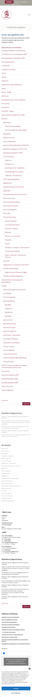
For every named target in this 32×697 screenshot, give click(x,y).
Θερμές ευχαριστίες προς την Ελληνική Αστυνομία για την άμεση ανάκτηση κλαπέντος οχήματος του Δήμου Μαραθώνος (16, 422)
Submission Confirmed (8, 69)
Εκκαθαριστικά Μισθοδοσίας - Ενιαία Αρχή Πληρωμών (16, 643)
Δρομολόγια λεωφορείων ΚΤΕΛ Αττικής (15, 149)
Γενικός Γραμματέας (9, 297)
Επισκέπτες (5, 107)
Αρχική (4, 88)
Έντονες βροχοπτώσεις (12, 225)
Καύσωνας (8, 232)
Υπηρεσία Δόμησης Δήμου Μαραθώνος (15, 358)
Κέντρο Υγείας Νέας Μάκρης (11, 202)
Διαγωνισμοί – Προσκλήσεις (12, 335)
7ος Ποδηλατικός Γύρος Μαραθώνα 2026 (14, 54)
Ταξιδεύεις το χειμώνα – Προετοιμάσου (17, 247)
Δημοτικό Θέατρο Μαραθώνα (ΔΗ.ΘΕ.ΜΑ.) (16, 145)
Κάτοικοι (4, 119)
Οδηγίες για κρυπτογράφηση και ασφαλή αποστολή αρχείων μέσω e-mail (14, 366)
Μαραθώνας (9, 312)
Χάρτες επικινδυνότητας (8, 501)
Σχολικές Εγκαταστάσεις (10, 268)
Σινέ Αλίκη (6, 261)
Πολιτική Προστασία (9, 217)
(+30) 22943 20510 (6, 524)
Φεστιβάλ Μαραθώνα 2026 (10, 383)
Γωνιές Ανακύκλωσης (9, 141)
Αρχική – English (6, 92)
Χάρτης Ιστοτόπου (7, 386)
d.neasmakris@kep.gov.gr (11, 542)
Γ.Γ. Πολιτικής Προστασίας (8, 632)
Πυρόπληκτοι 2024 (6, 488)
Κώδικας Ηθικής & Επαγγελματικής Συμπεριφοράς (12, 281)
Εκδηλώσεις (5, 96)
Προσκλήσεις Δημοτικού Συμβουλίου (11, 486)
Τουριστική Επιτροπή (10, 354)
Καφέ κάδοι (6, 191)
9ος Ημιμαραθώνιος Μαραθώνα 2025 (13, 58)
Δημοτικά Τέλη (7, 320)
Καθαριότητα (7, 183)
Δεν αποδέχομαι (16, 693)
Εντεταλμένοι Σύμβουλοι (10, 339)
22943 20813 (7, 539)
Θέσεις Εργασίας (6, 473)
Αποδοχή (16, 688)
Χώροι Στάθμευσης (8, 390)
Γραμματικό (8, 308)
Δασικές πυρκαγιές (11, 221)
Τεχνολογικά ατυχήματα (12, 251)
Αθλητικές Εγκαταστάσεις (13, 126)
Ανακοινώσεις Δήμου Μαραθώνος (12, 85)
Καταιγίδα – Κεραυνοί (11, 228)
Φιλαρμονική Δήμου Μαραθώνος (13, 276)
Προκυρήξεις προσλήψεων (11, 343)
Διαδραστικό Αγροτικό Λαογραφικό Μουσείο (13, 629)
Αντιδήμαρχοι (7, 293)
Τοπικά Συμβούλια (9, 350)
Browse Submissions (8, 62)
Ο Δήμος (4, 286)
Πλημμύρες (8, 240)
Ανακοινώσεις (5, 451)
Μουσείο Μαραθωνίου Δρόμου (9, 619)
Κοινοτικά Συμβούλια (7, 481)
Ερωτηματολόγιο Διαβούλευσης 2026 (13, 115)
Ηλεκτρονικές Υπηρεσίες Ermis (9, 637)
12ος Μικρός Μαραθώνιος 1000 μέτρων (14, 50)
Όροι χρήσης (6, 371)
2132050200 (7, 550)
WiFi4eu (4, 77)
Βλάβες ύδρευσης (6, 458)
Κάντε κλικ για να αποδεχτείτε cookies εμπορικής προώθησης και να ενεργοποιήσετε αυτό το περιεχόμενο (16, 661)
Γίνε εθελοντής (9, 164)
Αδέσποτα (8, 160)
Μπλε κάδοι (7, 213)
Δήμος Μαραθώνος (9, 301)
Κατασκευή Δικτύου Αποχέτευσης (13, 187)
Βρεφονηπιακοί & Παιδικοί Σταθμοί (16, 272)
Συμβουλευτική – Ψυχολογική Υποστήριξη (16, 265)
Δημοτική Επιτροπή (9, 327)
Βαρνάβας (8, 305)
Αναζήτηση (5, 81)
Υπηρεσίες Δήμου (8, 361)
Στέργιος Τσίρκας (8, 346)
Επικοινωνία (5, 103)
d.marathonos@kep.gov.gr (12, 551)
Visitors (4, 73)
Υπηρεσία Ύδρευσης (7, 498)
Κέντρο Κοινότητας (9, 198)
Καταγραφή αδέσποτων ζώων (14, 172)
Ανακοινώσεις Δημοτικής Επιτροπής (14, 290)
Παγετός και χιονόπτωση (13, 236)
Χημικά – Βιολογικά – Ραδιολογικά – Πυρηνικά (16, 256)
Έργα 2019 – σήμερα (8, 111)
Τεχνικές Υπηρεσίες (7, 493)
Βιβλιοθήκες (7, 134)
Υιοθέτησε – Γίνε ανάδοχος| (13, 175)
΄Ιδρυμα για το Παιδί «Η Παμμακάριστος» (12, 634)
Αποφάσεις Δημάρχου (7, 456)
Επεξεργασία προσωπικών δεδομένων (14, 100)
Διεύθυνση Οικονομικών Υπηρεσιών (11, 466)
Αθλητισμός (7, 122)
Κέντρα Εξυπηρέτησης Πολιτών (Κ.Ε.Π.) (15, 194)
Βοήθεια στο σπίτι (9, 138)
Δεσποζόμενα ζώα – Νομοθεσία (14, 168)
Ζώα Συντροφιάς (8, 156)
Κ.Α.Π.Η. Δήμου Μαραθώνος (11, 179)
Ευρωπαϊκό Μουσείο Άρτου (9, 627)
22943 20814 (7, 540)
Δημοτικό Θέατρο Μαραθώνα (9, 622)
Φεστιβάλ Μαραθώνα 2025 (10, 379)
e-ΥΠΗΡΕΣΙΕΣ (6, 66)
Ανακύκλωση (5, 453)
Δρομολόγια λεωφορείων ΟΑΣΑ (12, 153)
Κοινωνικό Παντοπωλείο (10, 206)
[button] (29, 668)
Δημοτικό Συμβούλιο (9, 331)
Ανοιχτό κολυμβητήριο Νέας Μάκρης (16, 130)
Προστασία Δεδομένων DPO (10, 375)
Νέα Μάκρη (8, 316)
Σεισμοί (7, 244)
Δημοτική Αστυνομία (9, 324)
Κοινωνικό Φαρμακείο (10, 210)
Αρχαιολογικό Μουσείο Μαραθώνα (11, 624)
